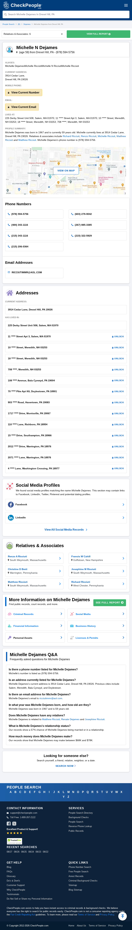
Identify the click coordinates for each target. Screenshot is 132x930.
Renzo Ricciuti (88, 136)
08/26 (16, 851)
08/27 (9, 851)
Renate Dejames (70, 719)
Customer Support (16, 885)
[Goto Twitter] (14, 824)
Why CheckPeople (16, 890)
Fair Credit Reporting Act (22, 914)
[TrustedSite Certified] (14, 841)
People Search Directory (81, 813)
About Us (81, 925)
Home (71, 925)
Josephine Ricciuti (94, 719)
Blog (9, 867)
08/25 (24, 851)
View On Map (66, 170)
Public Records (76, 831)
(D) (19, 24)
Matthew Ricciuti (27, 140)
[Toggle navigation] (126, 5)
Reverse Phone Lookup (80, 826)
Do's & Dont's (13, 880)
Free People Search (78, 871)
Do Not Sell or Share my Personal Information (29, 898)
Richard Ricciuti (71, 136)
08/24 (31, 851)
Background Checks (79, 817)
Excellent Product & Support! (22, 829)
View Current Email (23, 107)
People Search (8, 24)
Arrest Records (76, 876)
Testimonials (13, 894)
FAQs (9, 871)
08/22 (45, 851)
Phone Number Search (80, 867)
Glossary (11, 876)
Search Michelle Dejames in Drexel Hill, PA (31, 14)
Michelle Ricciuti (106, 136)
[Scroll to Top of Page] (122, 916)
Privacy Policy (107, 914)
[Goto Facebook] (9, 824)
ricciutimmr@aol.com (50, 698)
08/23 (38, 851)
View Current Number (25, 92)
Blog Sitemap (75, 890)
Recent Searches (22, 847)
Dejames (27, 24)
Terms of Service (86, 914)
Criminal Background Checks (83, 880)
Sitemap (73, 885)
